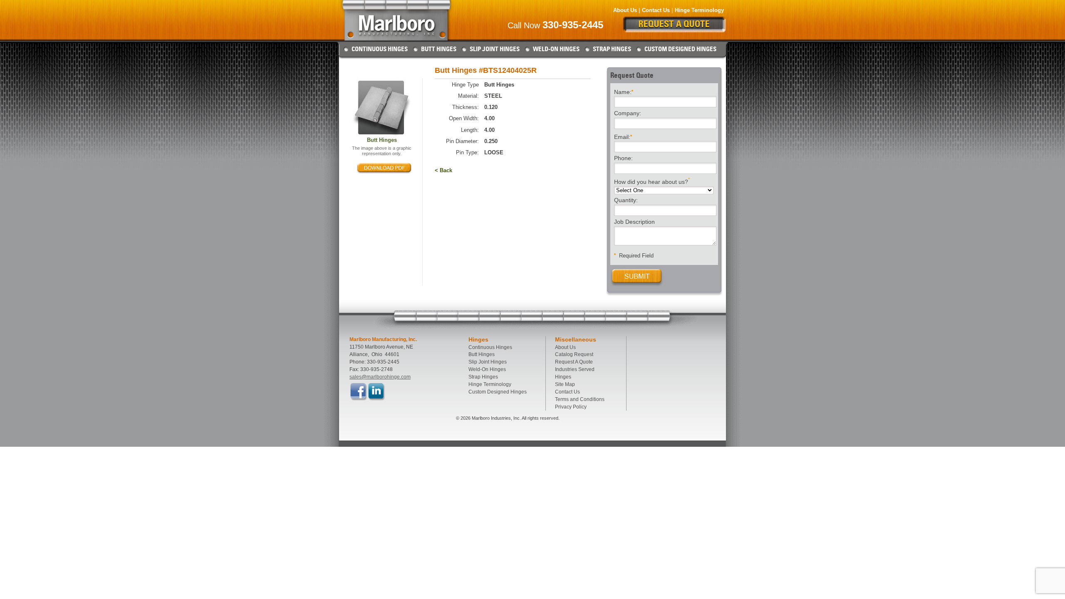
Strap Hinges (612, 49)
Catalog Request (574, 354)
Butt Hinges (438, 49)
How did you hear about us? (652, 181)
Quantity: (626, 200)
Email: (622, 136)
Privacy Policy (571, 407)
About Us (625, 10)
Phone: (623, 158)
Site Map (565, 384)
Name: (623, 91)
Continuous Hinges (380, 49)
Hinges (563, 377)
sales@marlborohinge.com (380, 377)
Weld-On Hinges (556, 49)
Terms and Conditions (579, 399)
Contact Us (656, 10)
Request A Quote (574, 362)
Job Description (634, 222)
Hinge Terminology (699, 10)
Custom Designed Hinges (680, 49)
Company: (627, 113)
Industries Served (574, 369)
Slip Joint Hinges (495, 49)
